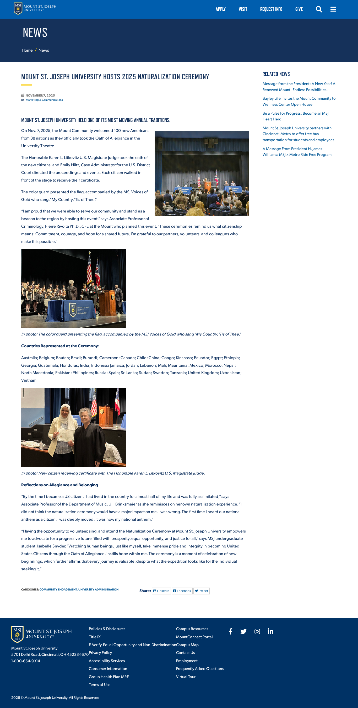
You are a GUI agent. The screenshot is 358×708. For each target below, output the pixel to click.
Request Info (271, 9)
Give (299, 9)
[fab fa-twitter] (243, 631)
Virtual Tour (186, 676)
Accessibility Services (107, 660)
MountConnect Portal (194, 636)
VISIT (243, 9)
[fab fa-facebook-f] (230, 631)
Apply (221, 9)
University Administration (98, 589)
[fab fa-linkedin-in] (270, 631)
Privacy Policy (100, 652)
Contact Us (185, 652)
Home (27, 50)
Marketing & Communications (44, 100)
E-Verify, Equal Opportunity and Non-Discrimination (132, 644)
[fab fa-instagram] (257, 631)
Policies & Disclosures (107, 628)
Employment (187, 660)
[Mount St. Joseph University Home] (34, 9)
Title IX (95, 636)
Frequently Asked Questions (200, 668)
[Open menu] (333, 9)
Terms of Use (99, 684)
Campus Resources (192, 628)
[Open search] (319, 9)
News (44, 50)
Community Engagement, (59, 589)
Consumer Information (108, 668)
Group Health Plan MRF (109, 676)
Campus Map (187, 644)
